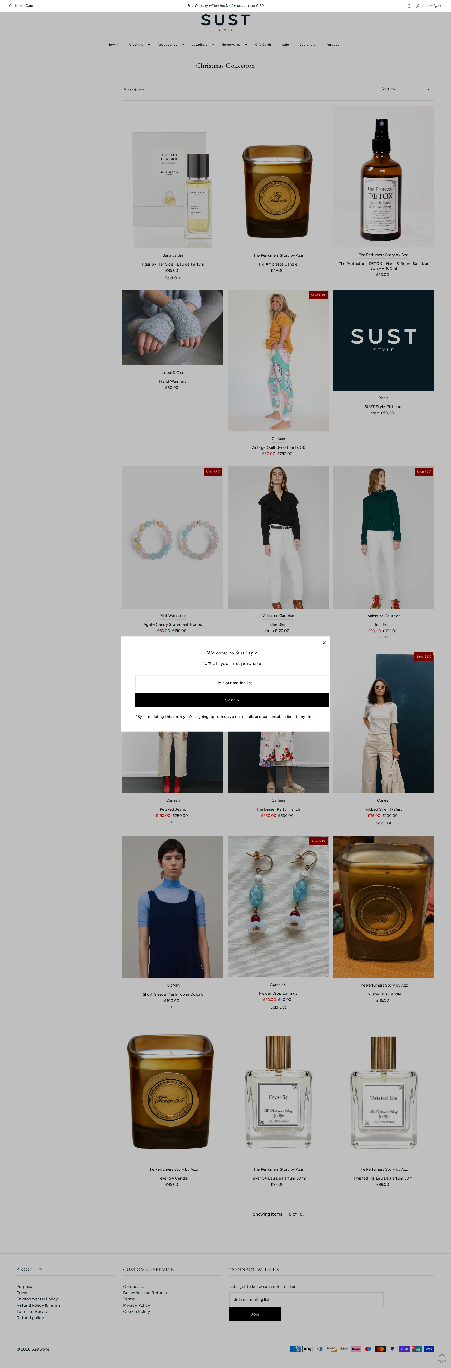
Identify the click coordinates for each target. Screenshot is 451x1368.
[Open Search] (409, 6)
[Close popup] (324, 642)
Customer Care (21, 6)
